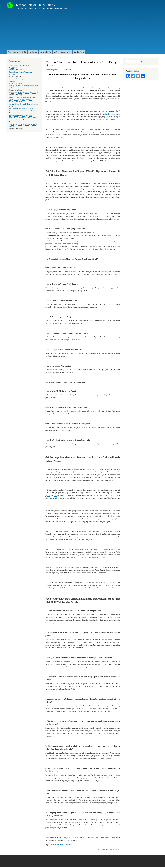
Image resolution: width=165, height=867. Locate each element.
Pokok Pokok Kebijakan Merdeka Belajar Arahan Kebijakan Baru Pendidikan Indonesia (23, 110)
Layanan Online (65, 52)
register (105, 849)
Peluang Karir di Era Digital (98, 837)
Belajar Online (79, 52)
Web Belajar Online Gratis (17, 52)
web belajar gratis (52, 495)
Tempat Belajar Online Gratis (35, 5)
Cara (62, 845)
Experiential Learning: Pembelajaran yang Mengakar (22, 80)
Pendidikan (33, 52)
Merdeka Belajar (45, 52)
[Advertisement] (82, 31)
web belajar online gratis (111, 114)
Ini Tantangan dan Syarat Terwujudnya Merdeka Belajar (23, 125)
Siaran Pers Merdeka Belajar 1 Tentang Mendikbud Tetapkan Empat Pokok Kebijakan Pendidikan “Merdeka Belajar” (23, 117)
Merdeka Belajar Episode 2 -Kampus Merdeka (23, 104)
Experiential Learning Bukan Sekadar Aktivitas (23, 92)
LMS (55, 52)
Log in (99, 849)
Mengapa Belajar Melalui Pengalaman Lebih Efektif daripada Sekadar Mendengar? (23, 98)
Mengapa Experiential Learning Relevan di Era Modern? (23, 87)
